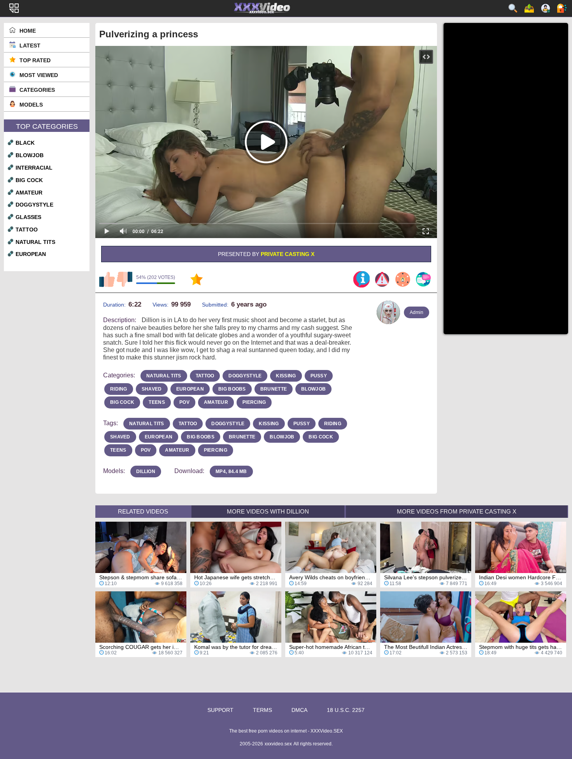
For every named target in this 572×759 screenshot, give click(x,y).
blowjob (30, 155)
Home (27, 31)
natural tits (35, 242)
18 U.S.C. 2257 (346, 710)
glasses (28, 217)
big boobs (232, 389)
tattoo (27, 229)
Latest (29, 45)
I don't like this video (124, 279)
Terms (262, 710)
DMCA (299, 710)
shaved (152, 389)
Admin (416, 312)
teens (157, 402)
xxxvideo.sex (278, 744)
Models (31, 105)
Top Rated (35, 60)
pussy (319, 376)
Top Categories (47, 126)
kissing (286, 376)
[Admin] (388, 312)
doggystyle (34, 205)
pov (184, 402)
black (25, 143)
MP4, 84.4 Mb (231, 471)
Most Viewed (38, 75)
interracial (34, 168)
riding (118, 389)
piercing (254, 402)
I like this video (107, 279)
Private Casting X (287, 254)
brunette (273, 389)
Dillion (145, 471)
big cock (29, 180)
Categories (37, 90)
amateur (29, 192)
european (31, 254)
